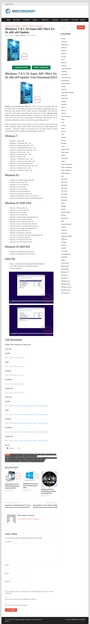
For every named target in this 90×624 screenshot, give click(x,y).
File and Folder (65, 116)
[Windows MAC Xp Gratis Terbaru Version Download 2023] (49, 479)
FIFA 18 (63, 110)
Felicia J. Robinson (20, 35)
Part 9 (45, 406)
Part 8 (41, 406)
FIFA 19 (63, 113)
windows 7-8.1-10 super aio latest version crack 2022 (21, 456)
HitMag (83, 619)
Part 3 (16, 357)
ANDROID (55, 20)
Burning (63, 65)
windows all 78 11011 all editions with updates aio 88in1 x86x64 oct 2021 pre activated (30, 457)
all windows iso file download (28, 454)
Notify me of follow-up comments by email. (20, 599)
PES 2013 (64, 179)
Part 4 (21, 357)
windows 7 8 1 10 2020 (49, 454)
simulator (64, 230)
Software (64, 239)
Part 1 (7, 357)
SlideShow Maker (66, 236)
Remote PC (64, 218)
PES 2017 (64, 191)
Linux (63, 146)
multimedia (64, 158)
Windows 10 (19, 26)
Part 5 (26, 406)
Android (63, 47)
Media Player (65, 149)
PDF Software (65, 173)
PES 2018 (64, 194)
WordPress (75, 619)
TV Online (64, 251)
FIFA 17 (63, 107)
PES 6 (63, 203)
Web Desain (65, 266)
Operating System (10, 26)
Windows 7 (25, 26)
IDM (82, 20)
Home (8, 20)
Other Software (66, 170)
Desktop (63, 89)
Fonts (63, 119)
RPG (62, 221)
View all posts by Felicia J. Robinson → (29, 519)
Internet (63, 137)
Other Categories (66, 167)
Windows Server (66, 287)
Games (63, 125)
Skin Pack (64, 233)
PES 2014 (64, 182)
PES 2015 (64, 185)
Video (63, 260)
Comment (9, 541)
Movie (63, 155)
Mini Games (65, 152)
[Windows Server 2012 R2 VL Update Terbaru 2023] (31, 476)
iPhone (63, 140)
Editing (63, 101)
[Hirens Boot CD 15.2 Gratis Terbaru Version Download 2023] (13, 477)
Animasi (63, 50)
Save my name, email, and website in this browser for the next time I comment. (29, 592)
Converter (64, 74)
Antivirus (64, 53)
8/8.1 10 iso (15, 454)
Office (63, 161)
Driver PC (64, 95)
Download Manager (67, 92)
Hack (62, 128)
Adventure (64, 44)
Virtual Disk (65, 263)
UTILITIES (75, 20)
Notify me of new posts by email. (16, 605)
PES (62, 176)
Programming (65, 212)
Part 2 (12, 357)
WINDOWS (45, 20)
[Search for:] (72, 27)
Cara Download (66, 68)
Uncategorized (65, 254)
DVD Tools (64, 98)
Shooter (63, 227)
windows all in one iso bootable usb (34, 459)
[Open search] (84, 20)
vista (40, 454)
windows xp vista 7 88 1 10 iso (35, 461)
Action (63, 38)
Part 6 (31, 406)
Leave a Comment (31, 35)
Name (7, 565)
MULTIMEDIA (65, 20)
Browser (63, 62)
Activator (64, 41)
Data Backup (65, 80)
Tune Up (63, 245)
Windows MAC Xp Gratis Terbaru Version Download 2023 (48, 491)
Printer (63, 209)
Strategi (63, 242)
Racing (63, 215)
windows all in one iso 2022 (13, 459)
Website (8, 581)
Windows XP (65, 293)
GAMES (35, 20)
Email (7, 573)
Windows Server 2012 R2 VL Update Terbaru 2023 (30, 485)
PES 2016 (64, 188)
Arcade (63, 56)
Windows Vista (66, 290)
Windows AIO (39, 26)
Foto (62, 122)
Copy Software (65, 77)
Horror (63, 131)
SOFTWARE (16, 20)
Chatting (64, 71)
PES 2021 (64, 200)
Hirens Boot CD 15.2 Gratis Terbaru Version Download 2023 (12, 486)
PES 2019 (64, 197)
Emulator (64, 104)
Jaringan (63, 143)
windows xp (21, 461)
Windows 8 (64, 278)
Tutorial (63, 248)
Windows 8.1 (32, 26)
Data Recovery (65, 83)
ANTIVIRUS (26, 20)
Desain (63, 86)
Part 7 (36, 406)
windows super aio (11, 461)
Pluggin (63, 206)
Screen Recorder (66, 224)
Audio (63, 59)
